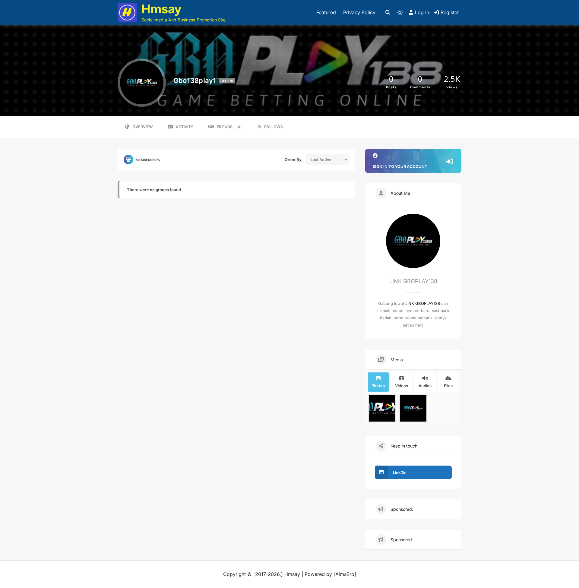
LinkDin (400, 472)
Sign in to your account (400, 166)
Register (450, 12)
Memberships (148, 160)
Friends (228, 127)
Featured (326, 12)
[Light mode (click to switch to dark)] (400, 12)
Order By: (293, 159)
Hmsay (161, 9)
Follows (273, 127)
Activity (184, 127)
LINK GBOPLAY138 (422, 303)
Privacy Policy (359, 12)
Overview (142, 127)
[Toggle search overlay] (387, 13)
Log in (422, 12)
